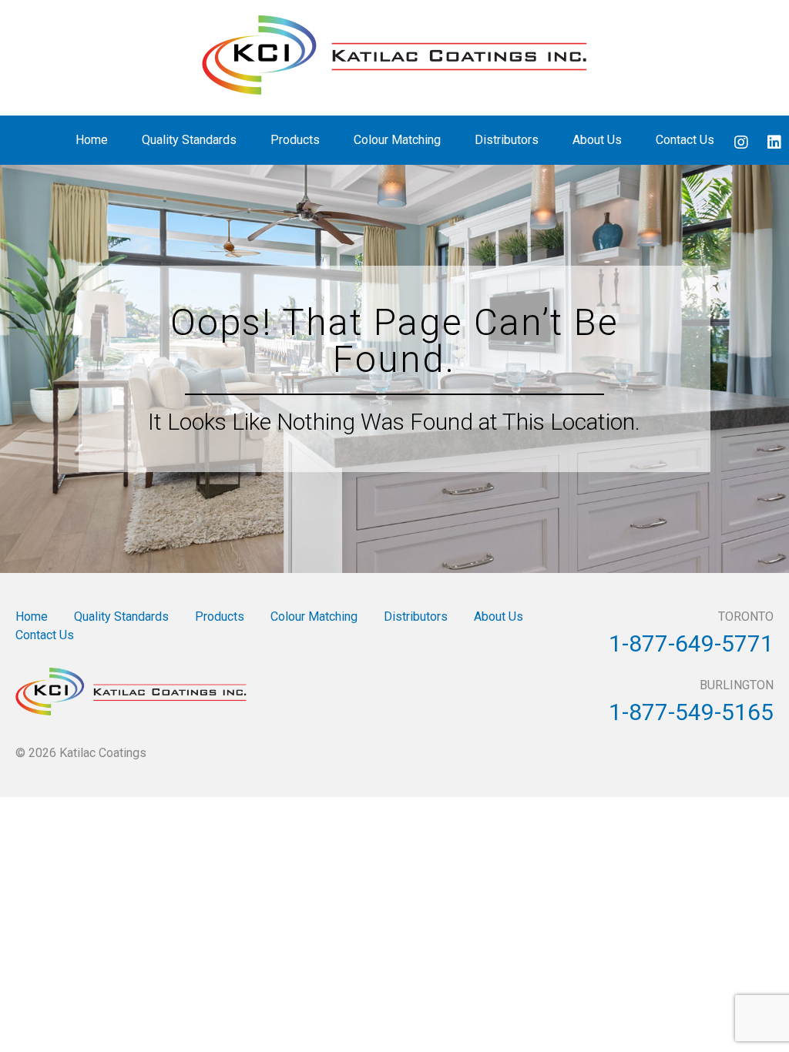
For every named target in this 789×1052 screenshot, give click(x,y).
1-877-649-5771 (691, 643)
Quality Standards (189, 139)
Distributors (507, 139)
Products (295, 139)
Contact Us (685, 139)
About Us (597, 139)
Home (92, 139)
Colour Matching (397, 139)
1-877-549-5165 (691, 712)
